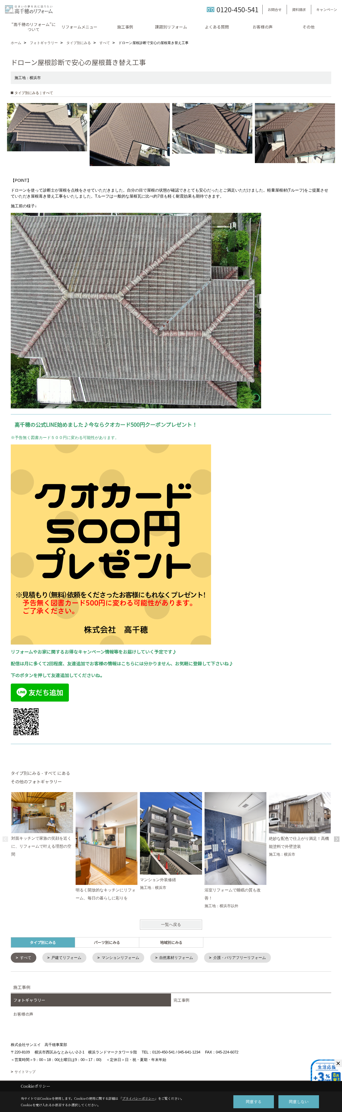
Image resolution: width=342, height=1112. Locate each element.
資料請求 (299, 9)
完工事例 (182, 1000)
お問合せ (275, 9)
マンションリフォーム (120, 957)
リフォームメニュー (79, 27)
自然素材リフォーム (176, 957)
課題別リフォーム (171, 27)
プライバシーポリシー (138, 1098)
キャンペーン (326, 9)
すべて (25, 957)
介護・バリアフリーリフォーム (239, 957)
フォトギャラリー (29, 1000)
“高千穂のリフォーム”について (34, 26)
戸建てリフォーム (66, 957)
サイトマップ (25, 1072)
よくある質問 (217, 27)
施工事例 (125, 27)
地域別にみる (171, 942)
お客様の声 (263, 27)
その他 (308, 27)
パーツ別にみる (107, 942)
